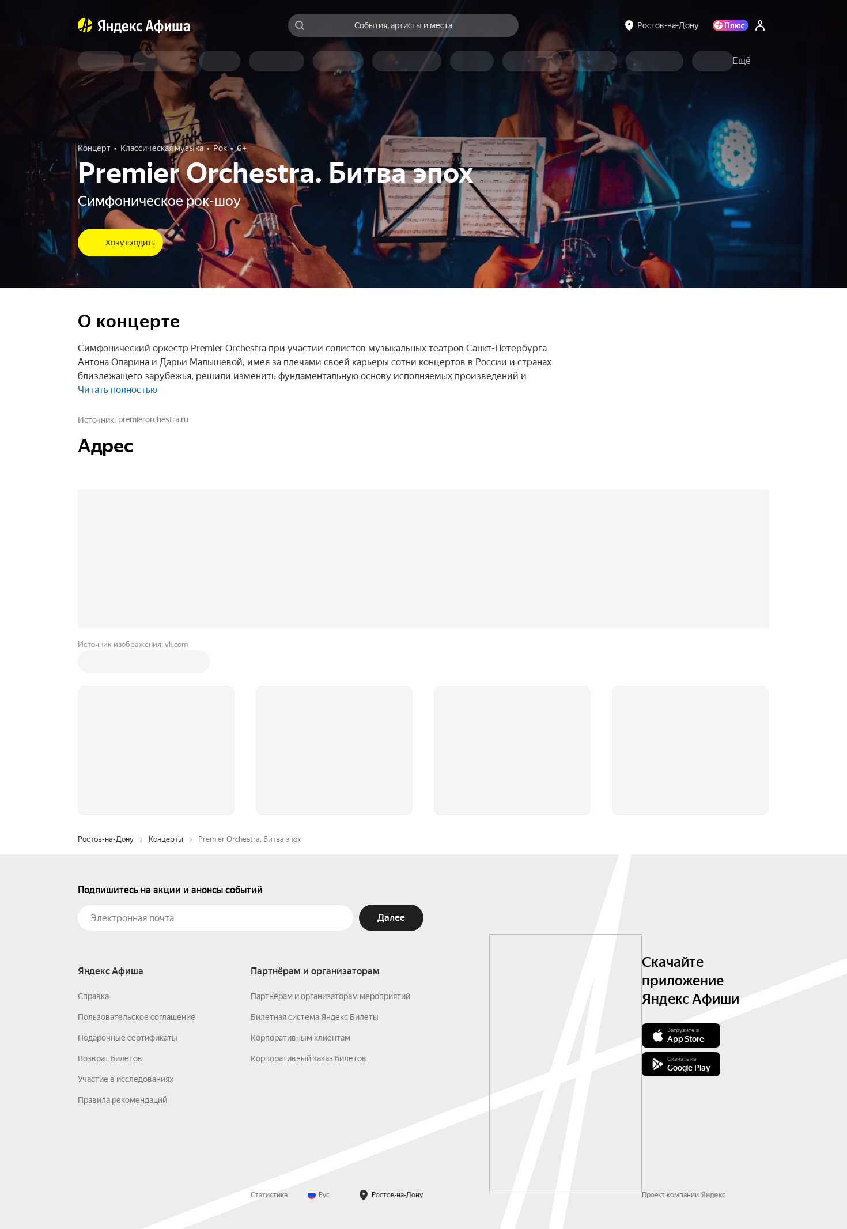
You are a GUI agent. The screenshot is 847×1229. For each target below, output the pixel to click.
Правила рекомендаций (122, 1100)
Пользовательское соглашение (136, 1017)
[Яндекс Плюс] (730, 25)
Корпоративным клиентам (300, 1037)
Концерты (166, 839)
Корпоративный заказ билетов (308, 1058)
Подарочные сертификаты (127, 1037)
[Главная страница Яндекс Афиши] (85, 25)
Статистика (269, 1195)
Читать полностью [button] (117, 389)
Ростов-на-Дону (106, 839)
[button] (741, 61)
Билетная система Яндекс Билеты (315, 1017)
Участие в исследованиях (125, 1079)
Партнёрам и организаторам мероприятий (330, 996)
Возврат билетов (110, 1058)
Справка (93, 996)
